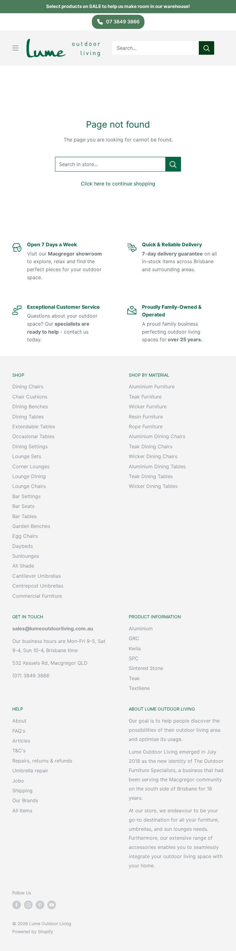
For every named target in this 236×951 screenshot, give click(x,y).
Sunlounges (25, 556)
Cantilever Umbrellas (36, 576)
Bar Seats (23, 506)
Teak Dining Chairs (150, 446)
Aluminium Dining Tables (157, 466)
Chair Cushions (29, 397)
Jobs (18, 781)
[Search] (206, 48)
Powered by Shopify (32, 931)
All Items (22, 810)
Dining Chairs (27, 386)
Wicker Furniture (148, 406)
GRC (134, 638)
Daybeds (22, 546)
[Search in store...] (173, 164)
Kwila (135, 648)
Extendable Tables (33, 426)
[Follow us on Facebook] (16, 904)
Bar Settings (26, 496)
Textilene (139, 688)
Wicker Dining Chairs (153, 456)
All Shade (23, 566)
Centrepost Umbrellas (37, 586)
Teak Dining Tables (151, 476)
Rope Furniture (146, 426)
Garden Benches (31, 526)
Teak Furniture (145, 397)
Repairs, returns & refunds (42, 761)
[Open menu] (15, 48)
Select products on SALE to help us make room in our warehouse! (118, 6)
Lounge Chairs (29, 486)
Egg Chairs (25, 536)
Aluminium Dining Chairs (157, 436)
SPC (134, 658)
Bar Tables (24, 516)
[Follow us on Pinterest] (40, 904)
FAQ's (18, 731)
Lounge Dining (29, 476)
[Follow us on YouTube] (51, 904)
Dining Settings (30, 446)
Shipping (22, 790)
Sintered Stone (146, 668)
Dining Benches (30, 406)
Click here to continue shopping (118, 183)
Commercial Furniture (37, 596)
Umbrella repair (30, 770)
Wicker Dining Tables (153, 486)
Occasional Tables (33, 436)
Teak (134, 678)
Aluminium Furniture (152, 386)
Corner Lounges (30, 466)
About (19, 721)
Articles (21, 741)
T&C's (19, 750)
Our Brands (25, 800)
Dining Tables (28, 417)
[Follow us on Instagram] (28, 904)
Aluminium (141, 628)
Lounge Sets (26, 456)
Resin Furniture (146, 417)
